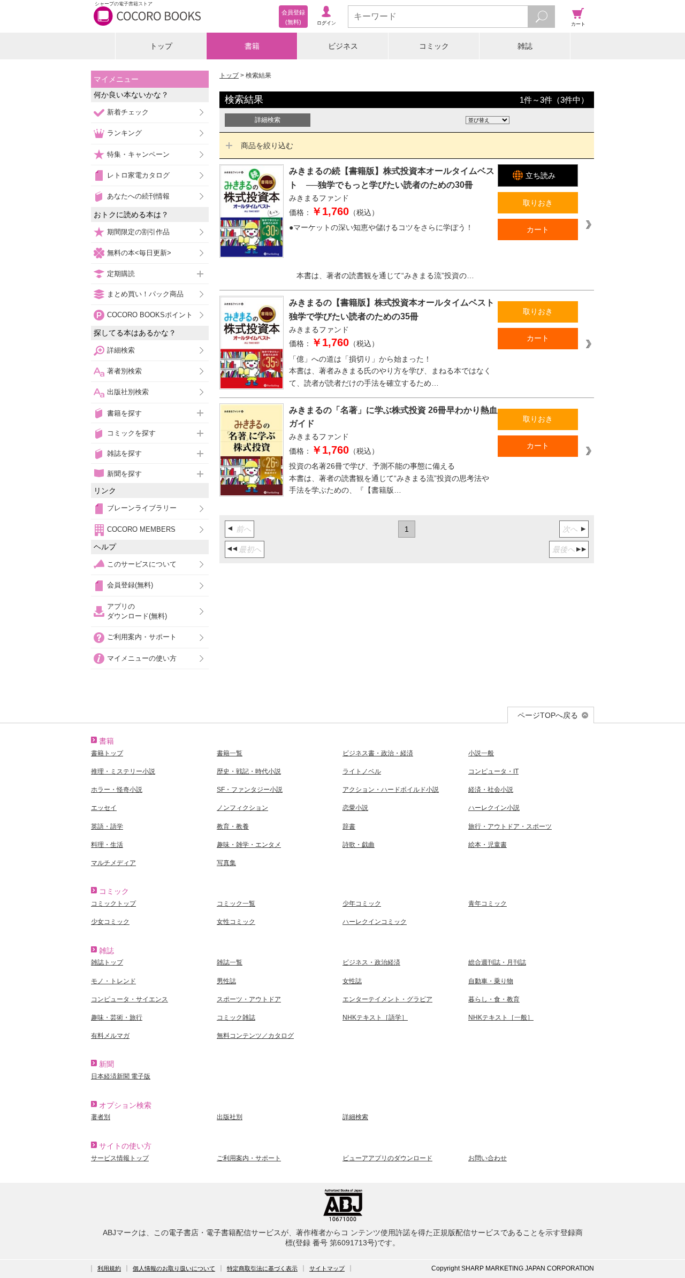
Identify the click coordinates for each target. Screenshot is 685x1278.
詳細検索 (121, 350)
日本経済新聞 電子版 (120, 1076)
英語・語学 (107, 826)
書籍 (252, 46)
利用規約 (109, 1268)
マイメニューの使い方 (142, 658)
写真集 (226, 863)
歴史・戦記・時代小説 (249, 771)
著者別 (100, 1117)
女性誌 (352, 981)
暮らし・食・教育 (494, 999)
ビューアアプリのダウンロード (387, 1158)
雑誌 (524, 46)
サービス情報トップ (120, 1158)
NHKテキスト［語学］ (375, 1017)
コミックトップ (113, 903)
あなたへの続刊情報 (138, 196)
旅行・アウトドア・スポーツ (510, 826)
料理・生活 (107, 844)
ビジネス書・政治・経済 (377, 753)
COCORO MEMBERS (141, 529)
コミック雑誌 (236, 1017)
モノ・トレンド (113, 981)
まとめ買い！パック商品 (145, 294)
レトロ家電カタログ (138, 175)
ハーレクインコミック (374, 921)
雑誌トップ (107, 962)
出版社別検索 (128, 392)
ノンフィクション (242, 808)
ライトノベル (361, 771)
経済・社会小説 (490, 789)
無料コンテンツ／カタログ (255, 1035)
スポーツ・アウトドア (249, 999)
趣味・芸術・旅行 (116, 1017)
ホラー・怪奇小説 (116, 789)
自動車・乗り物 (490, 981)
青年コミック (487, 903)
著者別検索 (124, 371)
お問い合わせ (487, 1158)
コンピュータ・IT (493, 771)
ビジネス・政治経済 (371, 962)
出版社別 (229, 1117)
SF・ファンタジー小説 (250, 789)
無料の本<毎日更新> (139, 253)
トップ (161, 46)
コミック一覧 (236, 903)
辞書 (348, 826)
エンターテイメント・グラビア (387, 999)
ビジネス (343, 46)
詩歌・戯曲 (358, 844)
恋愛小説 (355, 808)
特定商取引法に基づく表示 (262, 1268)
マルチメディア (113, 863)
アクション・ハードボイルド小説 (390, 789)
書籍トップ (107, 753)
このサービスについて (142, 564)
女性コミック (236, 921)
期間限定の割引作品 (138, 232)
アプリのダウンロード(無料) (137, 611)
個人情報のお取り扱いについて (174, 1268)
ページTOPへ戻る (547, 715)
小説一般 (481, 753)
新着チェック (128, 112)
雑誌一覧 (229, 962)
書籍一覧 (229, 753)
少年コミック (361, 903)
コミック (434, 46)
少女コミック (110, 921)
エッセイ (104, 808)
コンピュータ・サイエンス (129, 999)
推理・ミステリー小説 (123, 771)
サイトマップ (327, 1268)
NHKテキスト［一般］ (501, 1017)
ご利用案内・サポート (142, 637)
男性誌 (226, 981)
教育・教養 (233, 826)
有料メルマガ (110, 1035)
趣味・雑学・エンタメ (249, 844)
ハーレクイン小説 (494, 808)
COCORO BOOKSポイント (150, 315)
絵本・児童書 (487, 844)
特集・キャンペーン (138, 154)
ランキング (124, 133)
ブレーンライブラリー (142, 508)
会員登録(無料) (130, 585)
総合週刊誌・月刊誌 (497, 962)
